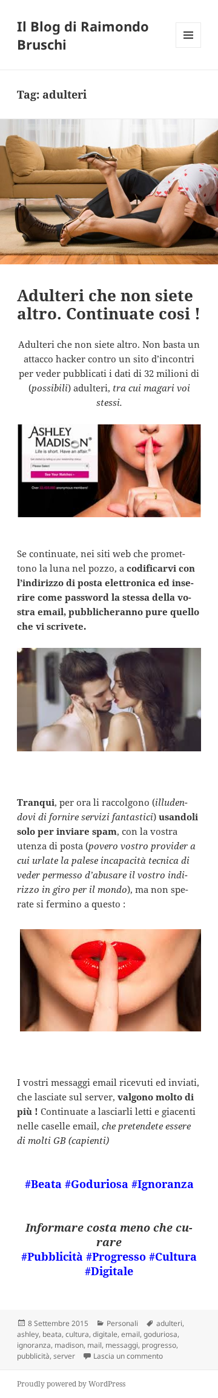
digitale (105, 1334)
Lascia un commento (128, 1356)
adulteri (169, 1323)
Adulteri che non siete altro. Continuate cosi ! (108, 304)
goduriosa (160, 1334)
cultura (77, 1334)
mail (94, 1345)
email (130, 1334)
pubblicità (33, 1356)
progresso (159, 1345)
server (64, 1356)
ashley (28, 1334)
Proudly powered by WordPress (71, 1384)
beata (52, 1334)
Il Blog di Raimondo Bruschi (83, 35)
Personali (122, 1323)
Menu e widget (188, 47)
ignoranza (34, 1345)
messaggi (121, 1345)
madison (69, 1345)
